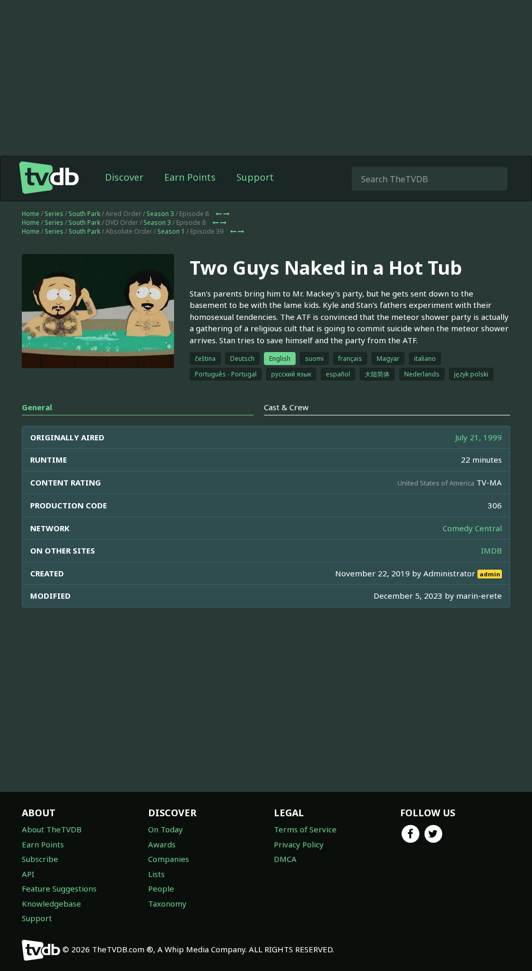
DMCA (285, 859)
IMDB (491, 550)
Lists (156, 874)
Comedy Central (472, 528)
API (28, 874)
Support (255, 177)
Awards (162, 844)
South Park (84, 213)
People (161, 888)
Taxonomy (167, 903)
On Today (165, 829)
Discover (124, 177)
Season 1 (171, 231)
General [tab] (37, 407)
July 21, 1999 (478, 437)
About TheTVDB (52, 829)
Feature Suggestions (59, 888)
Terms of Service (305, 829)
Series (54, 213)
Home (30, 213)
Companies (168, 859)
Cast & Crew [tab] (286, 407)
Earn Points (190, 177)
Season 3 (160, 213)
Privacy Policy (299, 844)
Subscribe (40, 859)
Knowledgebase (51, 903)
